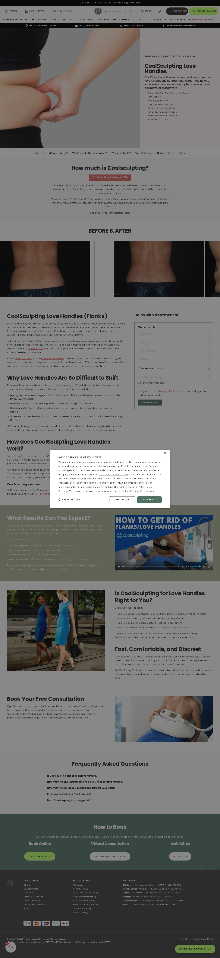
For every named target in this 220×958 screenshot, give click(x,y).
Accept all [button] (149, 499)
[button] (69, 500)
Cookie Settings (129, 491)
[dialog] (110, 479)
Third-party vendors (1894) (114, 475)
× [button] (165, 453)
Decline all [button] (122, 499)
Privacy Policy (148, 491)
